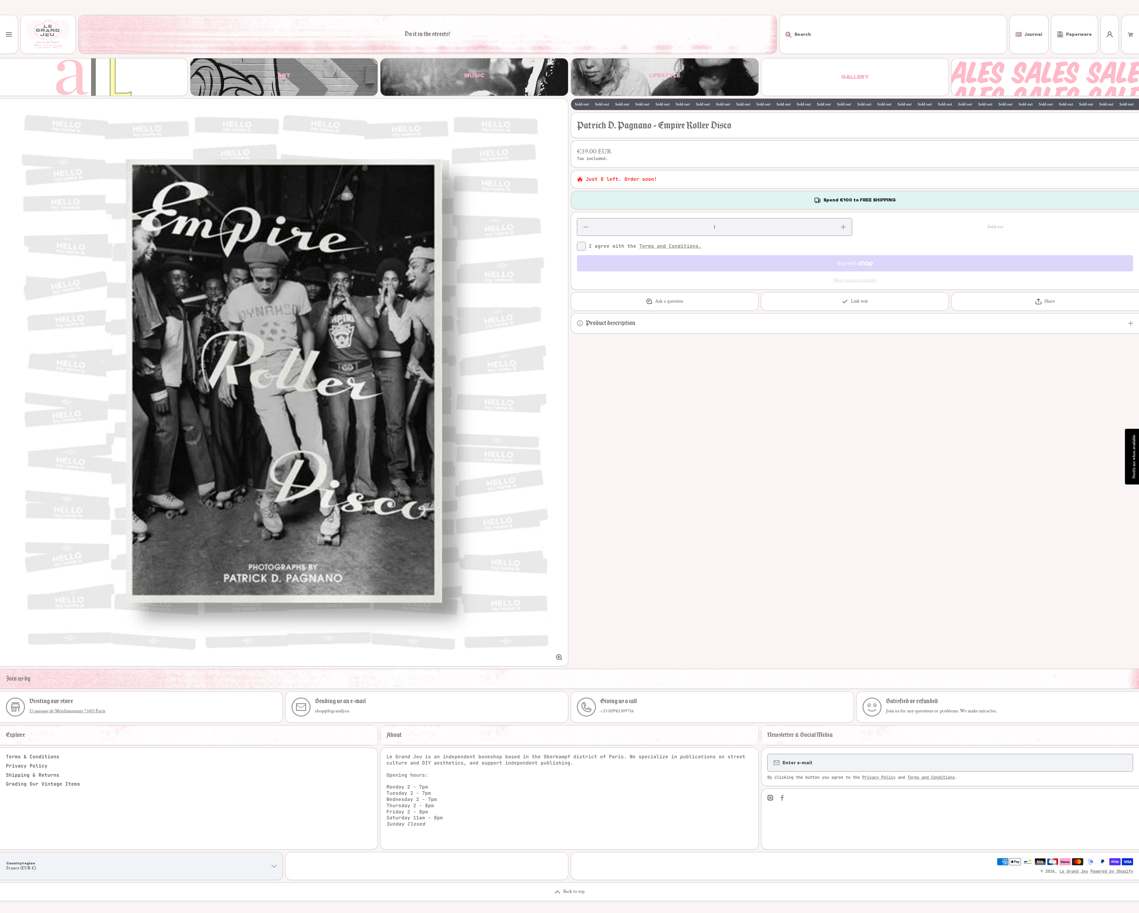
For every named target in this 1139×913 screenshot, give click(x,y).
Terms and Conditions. (670, 246)
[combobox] (893, 34)
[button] (1130, 34)
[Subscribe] (1124, 763)
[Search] (785, 34)
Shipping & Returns (32, 775)
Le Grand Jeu (1074, 871)
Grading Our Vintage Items (43, 784)
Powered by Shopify (1111, 871)
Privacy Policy (26, 766)
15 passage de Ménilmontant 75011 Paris (67, 711)
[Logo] (48, 34)
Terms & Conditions (32, 757)
